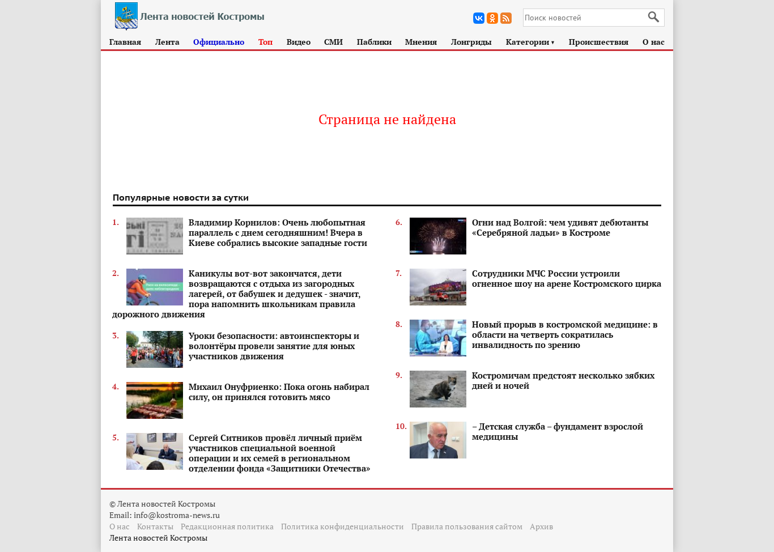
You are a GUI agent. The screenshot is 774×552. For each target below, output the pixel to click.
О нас (654, 41)
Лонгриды (471, 41)
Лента (167, 41)
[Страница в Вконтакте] (478, 18)
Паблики (374, 41)
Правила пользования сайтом (466, 526)
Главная (125, 41)
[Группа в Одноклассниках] (492, 18)
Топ (265, 41)
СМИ (333, 41)
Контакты (155, 526)
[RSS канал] (506, 18)
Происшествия (598, 41)
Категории (530, 41)
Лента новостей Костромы (158, 537)
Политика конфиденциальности (342, 526)
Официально (218, 41)
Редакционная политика (227, 526)
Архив (541, 526)
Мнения (421, 41)
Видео (299, 41)
